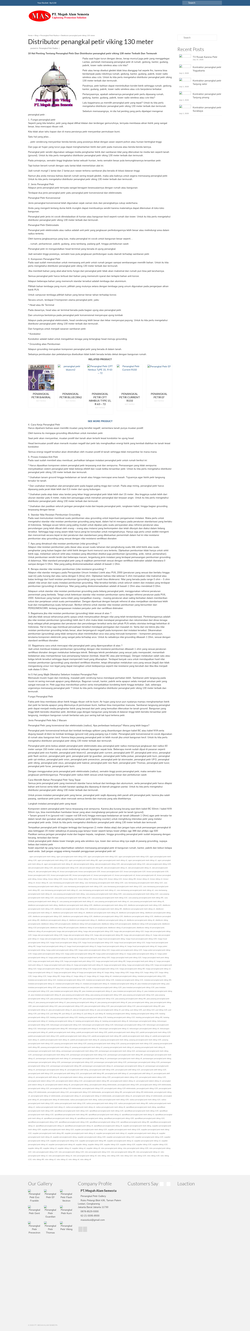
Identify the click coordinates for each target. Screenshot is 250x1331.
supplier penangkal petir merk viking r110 (58, 1129)
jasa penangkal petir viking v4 (84, 1010)
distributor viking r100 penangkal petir (55, 924)
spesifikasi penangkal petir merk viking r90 (71, 1114)
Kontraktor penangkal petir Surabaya (207, 109)
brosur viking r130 (100, 879)
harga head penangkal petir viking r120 (65, 942)
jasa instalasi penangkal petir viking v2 (97, 991)
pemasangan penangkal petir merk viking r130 (51, 1055)
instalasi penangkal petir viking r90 (157, 980)
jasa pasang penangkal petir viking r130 (66, 999)
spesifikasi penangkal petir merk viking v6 (60, 1118)
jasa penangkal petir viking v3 (60, 1010)
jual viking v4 (89, 1014)
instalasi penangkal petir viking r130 (100, 980)
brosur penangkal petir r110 (112, 871)
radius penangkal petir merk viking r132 (101, 1103)
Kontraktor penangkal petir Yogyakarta (207, 69)
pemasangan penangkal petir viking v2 (97, 1066)
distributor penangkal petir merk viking (43, 905)
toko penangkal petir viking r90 (123, 1152)
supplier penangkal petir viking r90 (92, 1141)
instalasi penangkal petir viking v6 (123, 984)
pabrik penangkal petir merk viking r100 (91, 1032)
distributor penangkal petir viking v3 (83, 920)
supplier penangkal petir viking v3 (147, 1141)
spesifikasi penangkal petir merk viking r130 (141, 1111)
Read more (41, 405)
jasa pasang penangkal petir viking (75, 995)
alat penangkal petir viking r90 (91, 868)
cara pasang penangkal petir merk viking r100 (104, 894)
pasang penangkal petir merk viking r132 (136, 1043)
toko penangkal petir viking (111, 1148)
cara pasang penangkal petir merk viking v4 (112, 901)
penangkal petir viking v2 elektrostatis (45, 1096)
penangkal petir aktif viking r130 (40, 1073)
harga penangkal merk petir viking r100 (94, 957)
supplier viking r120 (127, 1144)
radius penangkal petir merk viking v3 (50, 1107)
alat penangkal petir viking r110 (133, 864)
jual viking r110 (149, 1010)
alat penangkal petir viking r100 (107, 864)
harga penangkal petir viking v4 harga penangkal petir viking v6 (79, 972)
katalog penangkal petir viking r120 (64, 1017)
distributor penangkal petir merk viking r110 (110, 905)
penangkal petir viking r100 (128, 1085)
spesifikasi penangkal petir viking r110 (149, 1118)
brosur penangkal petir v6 (146, 875)
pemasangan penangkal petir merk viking (44, 1051)
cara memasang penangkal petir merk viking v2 (59, 890)
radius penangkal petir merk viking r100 (113, 1100)
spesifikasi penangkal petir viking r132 (104, 1122)
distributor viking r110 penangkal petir (86, 924)
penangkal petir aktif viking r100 (101, 1070)
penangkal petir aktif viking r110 (127, 1070)
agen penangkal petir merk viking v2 (113, 860)
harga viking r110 (136, 972)
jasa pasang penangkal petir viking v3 (51, 1002)
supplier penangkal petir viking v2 (120, 1141)
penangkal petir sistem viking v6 (57, 1085)
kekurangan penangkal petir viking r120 (97, 1025)
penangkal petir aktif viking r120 (153, 1070)
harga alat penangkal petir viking (69, 931)
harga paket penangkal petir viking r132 (48, 954)
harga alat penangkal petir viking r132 (78, 935)
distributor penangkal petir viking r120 (77, 916)
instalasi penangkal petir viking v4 (96, 984)
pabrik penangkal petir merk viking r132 (75, 1036)
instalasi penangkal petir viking (125, 976)
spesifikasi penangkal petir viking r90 (134, 1122)
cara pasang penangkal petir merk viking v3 (76, 901)
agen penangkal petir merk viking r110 (103, 856)
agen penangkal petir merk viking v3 (142, 860)
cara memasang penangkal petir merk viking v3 (97, 890)
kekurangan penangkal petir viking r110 (65, 1025)
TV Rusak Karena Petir (205, 57)
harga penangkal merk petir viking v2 (141, 961)
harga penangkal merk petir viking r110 (126, 957)
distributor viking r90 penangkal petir (64, 928)
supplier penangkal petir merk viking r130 (124, 1129)
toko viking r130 (153, 1156)
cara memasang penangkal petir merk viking (66, 883)
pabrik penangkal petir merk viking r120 (155, 1032)
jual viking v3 (78, 1014)
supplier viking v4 (79, 1148)
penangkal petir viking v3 (71, 1096)
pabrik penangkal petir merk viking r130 (43, 1036)
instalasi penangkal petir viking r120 (71, 980)
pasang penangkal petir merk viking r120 (70, 1043)
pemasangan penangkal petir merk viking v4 (89, 1058)
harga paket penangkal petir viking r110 (94, 950)
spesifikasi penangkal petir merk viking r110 (71, 1111)
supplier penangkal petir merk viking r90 (48, 1133)
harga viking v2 (67, 976)
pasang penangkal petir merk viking (114, 1040)
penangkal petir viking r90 (112, 1092)
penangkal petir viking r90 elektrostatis (138, 1092)
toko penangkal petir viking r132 (97, 1152)
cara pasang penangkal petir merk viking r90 (145, 898)
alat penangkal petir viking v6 (47, 871)
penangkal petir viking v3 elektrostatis (96, 1096)
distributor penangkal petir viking (131, 913)
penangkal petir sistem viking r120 (152, 1077)
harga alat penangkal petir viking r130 (47, 935)
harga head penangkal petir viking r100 (141, 939)
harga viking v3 (80, 976)
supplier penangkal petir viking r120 (149, 1137)
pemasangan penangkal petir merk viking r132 (88, 1055)
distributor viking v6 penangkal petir (42, 931)
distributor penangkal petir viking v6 (140, 920)
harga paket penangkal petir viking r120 (126, 950)
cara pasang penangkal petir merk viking (69, 894)
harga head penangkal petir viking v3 (81, 946)
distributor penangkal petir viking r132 (138, 916)
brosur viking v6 (42, 883)
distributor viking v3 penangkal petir (122, 928)
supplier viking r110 (111, 1144)
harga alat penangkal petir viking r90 (108, 935)
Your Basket (46, 3)
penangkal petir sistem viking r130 (41, 1081)
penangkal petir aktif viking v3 (141, 1073)
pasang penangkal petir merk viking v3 (87, 1047)
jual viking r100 (136, 1010)
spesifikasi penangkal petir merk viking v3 (138, 1114)
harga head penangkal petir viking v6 (142, 946)
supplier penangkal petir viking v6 (62, 1144)
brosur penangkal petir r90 (61, 875)
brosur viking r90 (129, 879)
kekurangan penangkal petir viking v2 (83, 1028)
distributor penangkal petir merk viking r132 (71, 909)
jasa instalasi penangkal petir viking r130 (138, 987)
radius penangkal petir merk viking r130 (70, 1103)
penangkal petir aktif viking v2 (116, 1073)
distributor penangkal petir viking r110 (47, 916)
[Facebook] (80, 1229)
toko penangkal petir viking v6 (85, 1156)
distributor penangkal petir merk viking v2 (139, 909)
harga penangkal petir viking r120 (50, 969)
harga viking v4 (93, 976)
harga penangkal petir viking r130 (78, 969)
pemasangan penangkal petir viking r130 (143, 1062)
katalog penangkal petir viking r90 (149, 1017)
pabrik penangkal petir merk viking (62, 1032)
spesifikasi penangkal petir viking (90, 1118)
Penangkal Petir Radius (48, 48)
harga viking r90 (53, 976)
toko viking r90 (38, 1159)
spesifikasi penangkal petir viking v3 (50, 1126)
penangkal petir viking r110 (38, 1088)
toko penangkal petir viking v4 (60, 1156)
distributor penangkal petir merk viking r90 (105, 909)
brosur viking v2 (143, 879)
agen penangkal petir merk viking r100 (71, 856)
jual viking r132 (43, 1014)
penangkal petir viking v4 (122, 1096)
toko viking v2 (50, 1159)
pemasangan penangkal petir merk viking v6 (124, 1058)
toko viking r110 (126, 1156)
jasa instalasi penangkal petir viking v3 (128, 991)
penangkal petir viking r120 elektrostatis (120, 1088)
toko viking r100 (113, 1156)
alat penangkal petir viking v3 (139, 868)
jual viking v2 (67, 1014)
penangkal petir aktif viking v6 (47, 1077)
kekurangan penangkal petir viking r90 (53, 1028)
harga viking (109, 972)
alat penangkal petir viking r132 (66, 868)
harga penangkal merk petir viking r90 (111, 961)
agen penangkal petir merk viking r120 (134, 856)
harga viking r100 (122, 972)
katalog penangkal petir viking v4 (88, 1021)
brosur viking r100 (55, 879)
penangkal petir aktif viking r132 (66, 1073)
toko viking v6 (85, 1159)
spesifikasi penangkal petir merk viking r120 (106, 1111)
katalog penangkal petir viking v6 (115, 1021)
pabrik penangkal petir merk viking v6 (84, 1040)
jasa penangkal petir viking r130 (97, 1006)
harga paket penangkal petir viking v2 (111, 954)
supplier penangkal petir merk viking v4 (143, 1133)
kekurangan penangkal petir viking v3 (114, 1028)
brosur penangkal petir (68, 871)
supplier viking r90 (35, 1148)
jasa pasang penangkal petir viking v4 (81, 1002)
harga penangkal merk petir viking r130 (48, 961)
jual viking (125, 1010)
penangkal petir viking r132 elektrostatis (85, 1092)
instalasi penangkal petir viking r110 (42, 980)
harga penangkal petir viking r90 (132, 969)
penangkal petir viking (79, 1085)
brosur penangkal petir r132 (39, 875)
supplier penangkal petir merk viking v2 (80, 1133)
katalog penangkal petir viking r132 (121, 1017)
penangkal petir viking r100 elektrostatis (155, 1085)
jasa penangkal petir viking (138, 1002)
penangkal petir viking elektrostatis (102, 1085)
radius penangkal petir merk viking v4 (80, 1107)
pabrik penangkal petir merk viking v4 (54, 1040)
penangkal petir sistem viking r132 (69, 1081)
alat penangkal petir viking (83, 864)
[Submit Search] (184, 3)
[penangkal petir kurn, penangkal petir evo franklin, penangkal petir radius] (58, 16)
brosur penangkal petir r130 (157, 871)
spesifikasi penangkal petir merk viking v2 (105, 1114)
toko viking (102, 1156)
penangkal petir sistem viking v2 (122, 1081)
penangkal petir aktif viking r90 (92, 1073)
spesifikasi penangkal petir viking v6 (108, 1126)
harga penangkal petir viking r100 (140, 965)
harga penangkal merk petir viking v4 (58, 965)
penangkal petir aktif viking (77, 1070)
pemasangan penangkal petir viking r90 (65, 1066)
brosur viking (42, 879)
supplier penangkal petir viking (65, 1137)
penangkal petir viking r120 (92, 1088)
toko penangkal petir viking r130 (71, 1152)
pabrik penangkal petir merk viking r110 (123, 1032)
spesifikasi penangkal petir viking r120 (43, 1122)
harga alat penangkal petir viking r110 (129, 931)
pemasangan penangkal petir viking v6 (51, 1070)
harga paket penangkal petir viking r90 (80, 954)
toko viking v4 (74, 1159)
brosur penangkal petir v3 (104, 875)
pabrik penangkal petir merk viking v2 (137, 1036)
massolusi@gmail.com (93, 1219)
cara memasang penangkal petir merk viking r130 (83, 886)
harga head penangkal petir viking (111, 939)
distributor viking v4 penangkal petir (150, 928)
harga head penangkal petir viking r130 (97, 942)
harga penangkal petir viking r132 (105, 969)
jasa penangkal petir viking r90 (149, 1006)
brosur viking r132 (115, 879)
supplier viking (81, 1144)
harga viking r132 (39, 976)
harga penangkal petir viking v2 (158, 969)
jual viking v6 (100, 1014)
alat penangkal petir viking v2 (115, 868)
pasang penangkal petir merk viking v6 (150, 1047)
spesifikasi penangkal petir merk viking (141, 1107)
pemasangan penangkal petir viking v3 (129, 1066)
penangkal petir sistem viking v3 (148, 1081)
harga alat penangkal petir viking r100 (98, 931)
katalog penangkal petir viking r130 (92, 1017)
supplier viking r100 (95, 1144)
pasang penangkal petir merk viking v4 (118, 1047)
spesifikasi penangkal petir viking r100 (119, 1118)
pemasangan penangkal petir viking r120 (110, 1062)
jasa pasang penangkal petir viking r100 (106, 995)
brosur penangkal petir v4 (125, 875)
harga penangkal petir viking (115, 965)
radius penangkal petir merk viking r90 (133, 1103)
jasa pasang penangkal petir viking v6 (112, 1002)
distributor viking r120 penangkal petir (116, 924)
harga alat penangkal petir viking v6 (83, 939)
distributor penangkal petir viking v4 (112, 920)
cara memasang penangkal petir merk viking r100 (104, 883)
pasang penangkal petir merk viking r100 (145, 1040)
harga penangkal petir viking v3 (40, 972)
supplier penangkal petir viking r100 (92, 1137)
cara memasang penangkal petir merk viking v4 (135, 890)
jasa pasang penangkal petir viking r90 (130, 999)
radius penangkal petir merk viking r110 (145, 1100)
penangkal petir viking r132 (58, 1092)
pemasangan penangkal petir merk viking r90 (125, 1055)
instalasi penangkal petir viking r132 (129, 980)
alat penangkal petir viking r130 (40, 868)
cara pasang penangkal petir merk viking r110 (140, 894)
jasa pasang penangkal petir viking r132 (98, 999)
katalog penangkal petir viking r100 (144, 1014)
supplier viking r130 (143, 1144)
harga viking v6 (106, 976)
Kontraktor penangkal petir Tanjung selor (207, 82)
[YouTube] (85, 1229)
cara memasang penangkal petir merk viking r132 (122, 886)
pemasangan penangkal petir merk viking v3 (53, 1058)
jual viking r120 (161, 1010)
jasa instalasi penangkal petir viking (151, 984)
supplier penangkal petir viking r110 (120, 1137)
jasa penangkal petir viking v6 (109, 1010)
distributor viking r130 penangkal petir (146, 924)
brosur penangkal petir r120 (135, 871)
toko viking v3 (62, 1159)
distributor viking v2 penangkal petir (93, 928)
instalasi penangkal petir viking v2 (41, 984)
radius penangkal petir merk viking (83, 1100)
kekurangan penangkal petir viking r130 (130, 1025)
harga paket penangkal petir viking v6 (63, 957)
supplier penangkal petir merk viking (137, 1126)
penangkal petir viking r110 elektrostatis (65, 1088)
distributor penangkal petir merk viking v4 (69, 913)
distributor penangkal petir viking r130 (108, 916)
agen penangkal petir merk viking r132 (53, 860)
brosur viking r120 (85, 879)
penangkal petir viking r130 (147, 1088)
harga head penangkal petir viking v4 (111, 946)
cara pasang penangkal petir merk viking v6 (147, 901)
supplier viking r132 (160, 1144)
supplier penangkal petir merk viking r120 (91, 1129)
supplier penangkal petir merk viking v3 (111, 1133)
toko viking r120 (140, 1156)
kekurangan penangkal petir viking (142, 1021)
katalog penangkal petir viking (118, 1014)
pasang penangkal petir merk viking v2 (56, 1047)
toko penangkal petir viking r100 (135, 1148)
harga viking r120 (151, 972)
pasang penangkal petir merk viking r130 (103, 1043)
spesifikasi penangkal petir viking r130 (74, 1122)
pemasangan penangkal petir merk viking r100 (79, 1051)
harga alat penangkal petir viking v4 (54, 939)
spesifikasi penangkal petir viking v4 (79, 1126)
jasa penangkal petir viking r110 (45, 1006)
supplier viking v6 (93, 1148)
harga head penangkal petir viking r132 (129, 942)
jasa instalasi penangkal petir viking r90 (65, 991)
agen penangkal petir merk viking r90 (83, 860)
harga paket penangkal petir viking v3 (141, 954)
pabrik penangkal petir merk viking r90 (106, 1036)
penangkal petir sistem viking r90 (96, 1081)
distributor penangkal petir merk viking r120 (145, 905)
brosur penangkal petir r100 (89, 871)
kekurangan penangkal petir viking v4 (144, 1028)
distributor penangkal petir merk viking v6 (102, 913)
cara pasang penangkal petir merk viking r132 (109, 898)
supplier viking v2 (50, 1148)
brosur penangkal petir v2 (83, 875)
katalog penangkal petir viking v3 (61, 1021)
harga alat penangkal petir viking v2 (138, 935)
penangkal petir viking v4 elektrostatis (147, 1096)
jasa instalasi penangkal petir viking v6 (46, 995)
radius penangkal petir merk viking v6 (110, 1107)
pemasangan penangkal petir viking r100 (44, 1062)
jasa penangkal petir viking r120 (71, 1006)
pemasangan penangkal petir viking (157, 1058)
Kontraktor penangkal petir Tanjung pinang (207, 96)
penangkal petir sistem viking (71, 1077)
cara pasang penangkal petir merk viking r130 (72, 898)
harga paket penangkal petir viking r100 (62, 950)
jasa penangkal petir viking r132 (123, 1006)
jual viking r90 (55, 1014)
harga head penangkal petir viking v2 (51, 946)
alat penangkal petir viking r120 (158, 864)
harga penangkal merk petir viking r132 (79, 961)
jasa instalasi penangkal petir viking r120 (106, 987)
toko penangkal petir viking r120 (45, 1152)
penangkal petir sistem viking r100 (97, 1077)
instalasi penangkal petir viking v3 (68, 984)
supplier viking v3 (64, 1148)
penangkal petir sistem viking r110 (125, 1077)
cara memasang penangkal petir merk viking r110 (143, 883)
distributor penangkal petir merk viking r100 (75, 905)
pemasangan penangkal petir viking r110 (77, 1062)
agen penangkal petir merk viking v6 (58, 864)
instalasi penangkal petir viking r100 (152, 976)
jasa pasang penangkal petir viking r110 (138, 995)
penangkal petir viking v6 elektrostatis (54, 1100)
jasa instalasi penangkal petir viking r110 (73, 987)
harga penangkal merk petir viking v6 (88, 965)
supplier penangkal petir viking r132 (64, 1141)
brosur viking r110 (70, 879)
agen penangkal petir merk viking (42, 856)
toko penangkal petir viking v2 (148, 1152)
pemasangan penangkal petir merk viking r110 (117, 1051)
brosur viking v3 (156, 879)
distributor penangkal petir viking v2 (54, 920)
